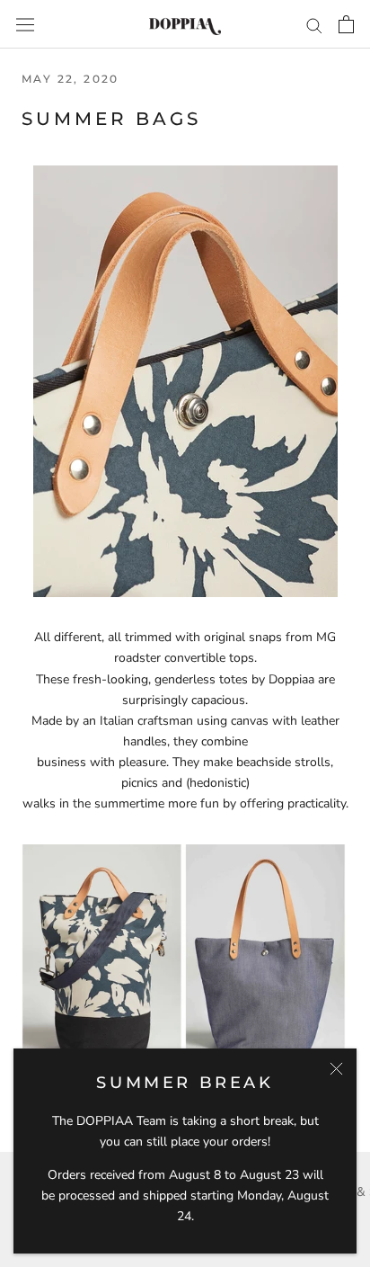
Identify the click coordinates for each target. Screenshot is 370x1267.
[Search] (314, 24)
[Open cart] (346, 24)
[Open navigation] (25, 24)
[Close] (336, 1068)
